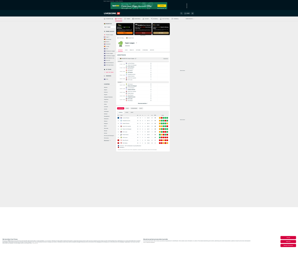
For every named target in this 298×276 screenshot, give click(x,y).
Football (121, 38)
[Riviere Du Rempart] (121, 129)
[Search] (181, 13)
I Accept (288, 237)
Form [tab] (127, 108)
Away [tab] (132, 112)
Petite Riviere (125, 134)
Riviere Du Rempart (127, 129)
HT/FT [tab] (141, 108)
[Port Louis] (121, 132)
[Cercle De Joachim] (121, 126)
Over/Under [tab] (134, 108)
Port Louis (125, 131)
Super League (107, 27)
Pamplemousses (126, 120)
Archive (152, 50)
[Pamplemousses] (121, 120)
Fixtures (138, 50)
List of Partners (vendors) (149, 242)
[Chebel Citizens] (121, 123)
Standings (145, 50)
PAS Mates (125, 143)
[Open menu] (192, 13)
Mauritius (131, 38)
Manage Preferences (288, 245)
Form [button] (162, 115)
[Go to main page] (114, 13)
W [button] (140, 115)
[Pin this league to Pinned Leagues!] (136, 43)
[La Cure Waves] (121, 118)
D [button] (142, 115)
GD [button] (152, 115)
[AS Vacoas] (121, 137)
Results (132, 50)
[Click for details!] (143, 64)
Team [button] (121, 115)
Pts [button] (155, 115)
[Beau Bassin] (121, 140)
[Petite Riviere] (121, 134)
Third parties (35, 243)
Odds (126, 50)
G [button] (148, 115)
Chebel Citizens (126, 123)
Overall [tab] (121, 112)
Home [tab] (126, 112)
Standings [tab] (120, 108)
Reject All (288, 241)
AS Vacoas (125, 137)
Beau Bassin (125, 140)
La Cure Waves (126, 117)
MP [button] (137, 115)
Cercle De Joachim (127, 126)
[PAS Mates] (121, 143)
